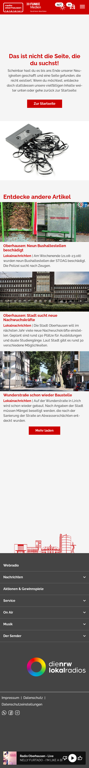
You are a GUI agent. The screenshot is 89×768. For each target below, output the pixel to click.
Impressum (10, 698)
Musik (8, 624)
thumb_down (65, 758)
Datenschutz (33, 698)
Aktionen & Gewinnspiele (23, 589)
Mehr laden (44, 430)
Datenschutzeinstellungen (22, 704)
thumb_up (79, 758)
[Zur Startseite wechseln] (13, 7)
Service (9, 601)
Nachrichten (13, 577)
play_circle (72, 758)
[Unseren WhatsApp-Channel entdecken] (4, 712)
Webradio (11, 565)
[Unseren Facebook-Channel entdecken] (10, 712)
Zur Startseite (44, 104)
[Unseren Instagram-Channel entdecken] (17, 712)
